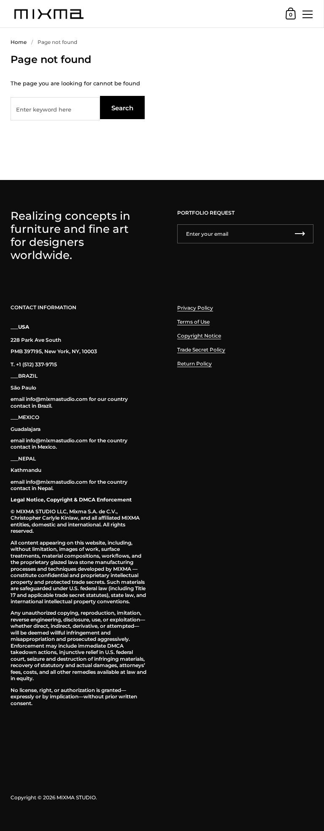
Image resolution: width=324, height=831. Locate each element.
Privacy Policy (195, 308)
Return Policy (194, 363)
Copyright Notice (199, 335)
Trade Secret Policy (201, 349)
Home (19, 42)
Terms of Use (193, 322)
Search (122, 108)
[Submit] (300, 233)
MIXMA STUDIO (76, 797)
